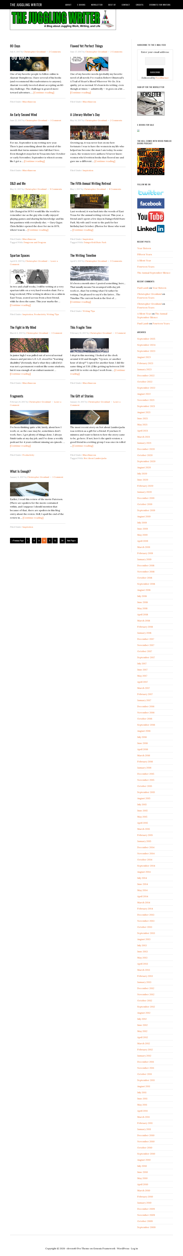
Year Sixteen (144, 248)
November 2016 (145, 712)
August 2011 (143, 1086)
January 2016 (144, 767)
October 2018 (144, 577)
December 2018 (145, 565)
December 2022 (146, 375)
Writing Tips (53, 314)
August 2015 (143, 798)
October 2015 (144, 786)
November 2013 (145, 920)
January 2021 (144, 442)
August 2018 (143, 590)
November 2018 (145, 571)
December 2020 (146, 449)
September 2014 (146, 865)
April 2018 (142, 614)
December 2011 (145, 1061)
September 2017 (146, 657)
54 (62, 540)
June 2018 (142, 602)
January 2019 (144, 559)
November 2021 (145, 400)
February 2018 (145, 626)
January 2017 (144, 700)
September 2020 (146, 461)
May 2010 (142, 1178)
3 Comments (116, 261)
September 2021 (146, 406)
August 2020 (144, 467)
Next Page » (71, 540)
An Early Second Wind (23, 114)
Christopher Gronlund (149, 294)
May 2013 (142, 957)
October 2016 (144, 718)
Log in (134, 1248)
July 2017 (142, 663)
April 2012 (142, 1037)
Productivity (40, 314)
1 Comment (55, 120)
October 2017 (144, 651)
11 (49, 540)
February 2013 (145, 976)
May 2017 (142, 675)
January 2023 (144, 369)
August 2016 (143, 730)
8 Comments (115, 189)
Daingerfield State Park (95, 242)
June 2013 (142, 951)
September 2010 (146, 1153)
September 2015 (146, 792)
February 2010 (145, 1196)
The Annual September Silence (153, 272)
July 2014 (142, 878)
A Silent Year (144, 260)
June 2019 (142, 528)
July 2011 (141, 1092)
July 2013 (142, 945)
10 (44, 540)
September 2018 (146, 583)
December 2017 (145, 639)
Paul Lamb (143, 287)
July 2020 (142, 473)
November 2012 (145, 994)
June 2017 (142, 669)
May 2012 (142, 1031)
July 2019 (142, 522)
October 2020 (145, 455)
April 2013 (142, 963)
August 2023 (144, 357)
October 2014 (144, 859)
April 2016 (142, 749)
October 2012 (144, 1000)
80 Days (15, 45)
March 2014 (143, 902)
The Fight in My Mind (23, 327)
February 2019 (145, 553)
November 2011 (145, 1067)
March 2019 (143, 547)
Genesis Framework (104, 1248)
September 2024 (146, 344)
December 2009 (146, 1208)
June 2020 (142, 479)
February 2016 (145, 761)
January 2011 (144, 1129)
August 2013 (143, 939)
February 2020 (145, 485)
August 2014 (144, 871)
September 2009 (146, 1227)
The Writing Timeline (83, 255)
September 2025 (146, 338)
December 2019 (145, 498)
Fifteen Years (144, 254)
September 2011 (146, 1080)
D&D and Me (18, 183)
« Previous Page (18, 540)
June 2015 (142, 810)
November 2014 (146, 853)
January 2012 (144, 1055)
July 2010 (142, 1166)
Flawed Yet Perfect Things (86, 45)
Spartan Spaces (20, 255)
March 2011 (143, 1116)
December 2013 (145, 914)
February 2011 (145, 1123)
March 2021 (143, 436)
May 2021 (142, 424)
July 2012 (142, 1018)
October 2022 (144, 381)
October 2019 (144, 504)
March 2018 (143, 620)
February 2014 (145, 908)
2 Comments (55, 51)
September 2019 (146, 510)
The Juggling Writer (26, 4)
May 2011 (142, 1104)
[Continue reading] (43, 92)
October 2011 (144, 1074)
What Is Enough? (20, 471)
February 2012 (145, 1049)
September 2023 (146, 351)
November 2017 (145, 645)
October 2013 (144, 927)
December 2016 (145, 706)
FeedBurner (162, 77)
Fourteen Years (145, 266)
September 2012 (146, 1006)
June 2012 (142, 1025)
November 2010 (146, 1141)
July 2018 (142, 596)
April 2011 (142, 1110)
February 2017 (145, 694)
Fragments (16, 395)
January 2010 (144, 1202)
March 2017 (143, 688)
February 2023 (145, 363)
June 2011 (142, 1098)
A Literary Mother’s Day (85, 114)
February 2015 (145, 835)
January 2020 (144, 491)
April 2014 (142, 896)
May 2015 (142, 816)
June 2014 (142, 884)
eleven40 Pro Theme (78, 1248)
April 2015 (142, 822)
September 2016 (146, 724)
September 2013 (146, 933)
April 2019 (142, 541)
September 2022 (146, 387)
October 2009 (145, 1221)
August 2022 (144, 393)
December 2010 (145, 1135)
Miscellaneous (29, 101)
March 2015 (143, 829)
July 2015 (142, 804)
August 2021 (143, 412)
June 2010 (142, 1172)
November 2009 (146, 1215)
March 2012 (143, 1043)
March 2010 (143, 1190)
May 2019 (142, 534)
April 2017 (142, 681)
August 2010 (144, 1159)
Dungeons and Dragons (35, 242)
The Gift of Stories (81, 395)
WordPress (123, 1248)
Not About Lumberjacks (95, 458)
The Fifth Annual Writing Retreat (90, 183)
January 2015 (144, 841)
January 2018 (144, 632)
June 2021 (142, 418)
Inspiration (88, 170)
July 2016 (142, 737)
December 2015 (145, 773)
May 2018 (142, 608)
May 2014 (142, 890)
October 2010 (144, 1147)
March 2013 (143, 969)
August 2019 (144, 516)
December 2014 (145, 847)
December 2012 (145, 988)
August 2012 (143, 1012)
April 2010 (142, 1184)
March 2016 (143, 755)
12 (55, 540)
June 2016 (142, 743)
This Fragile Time (81, 327)
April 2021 (142, 430)
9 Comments (56, 189)
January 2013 (144, 982)
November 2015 (145, 779)
